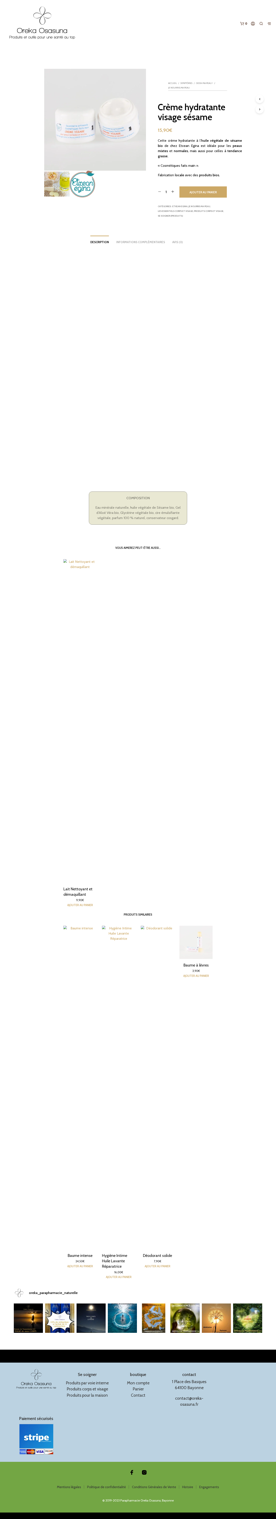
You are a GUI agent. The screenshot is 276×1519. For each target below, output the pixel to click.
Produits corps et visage (208, 211)
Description (99, 242)
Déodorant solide (157, 1255)
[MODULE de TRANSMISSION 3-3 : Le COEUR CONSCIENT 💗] (247, 1318)
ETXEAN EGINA (180, 206)
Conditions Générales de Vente (154, 1487)
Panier (138, 1389)
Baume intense (80, 1255)
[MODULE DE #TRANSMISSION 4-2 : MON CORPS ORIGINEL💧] (122, 1318)
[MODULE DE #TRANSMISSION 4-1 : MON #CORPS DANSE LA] (153, 1318)
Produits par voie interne (87, 1382)
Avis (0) (177, 242)
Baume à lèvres (196, 965)
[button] (243, 24)
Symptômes (186, 83)
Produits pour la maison (87, 1395)
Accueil (172, 83)
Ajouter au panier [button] (80, 905)
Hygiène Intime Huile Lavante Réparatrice (114, 1261)
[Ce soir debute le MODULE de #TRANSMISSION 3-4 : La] (184, 1318)
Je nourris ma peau (179, 87)
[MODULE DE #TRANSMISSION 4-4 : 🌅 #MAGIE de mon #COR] (28, 1318)
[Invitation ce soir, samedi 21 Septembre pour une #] (216, 1318)
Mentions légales (69, 1487)
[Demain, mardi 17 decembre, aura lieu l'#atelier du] (91, 1318)
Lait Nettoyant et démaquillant (78, 892)
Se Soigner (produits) (170, 215)
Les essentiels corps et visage (175, 211)
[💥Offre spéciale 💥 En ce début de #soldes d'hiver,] (59, 1318)
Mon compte (138, 1382)
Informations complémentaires (140, 242)
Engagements (209, 1487)
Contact (138, 1395)
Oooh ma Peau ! (204, 83)
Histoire (187, 1487)
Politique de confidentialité (106, 1487)
